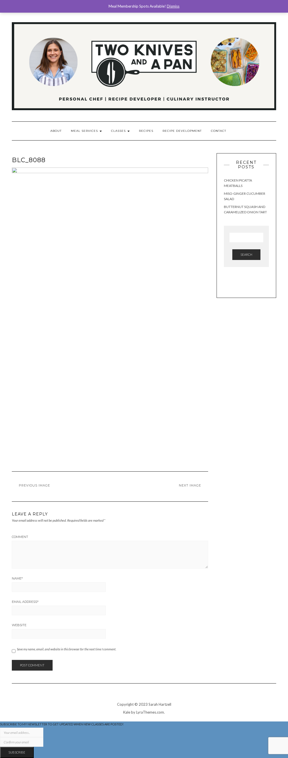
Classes (119, 131)
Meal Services (85, 131)
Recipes (146, 131)
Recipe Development (182, 131)
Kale (126, 712)
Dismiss (173, 6)
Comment (20, 537)
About (56, 131)
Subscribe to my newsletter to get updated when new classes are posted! (61, 724)
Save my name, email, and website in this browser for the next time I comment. (66, 649)
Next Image (190, 485)
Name (17, 578)
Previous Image (34, 485)
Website (19, 625)
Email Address (25, 602)
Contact (218, 131)
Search (246, 254)
